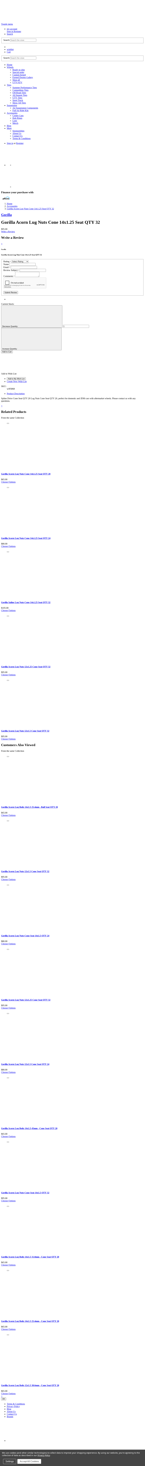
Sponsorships (18, 131)
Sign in (10, 143)
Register (20, 143)
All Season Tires (19, 95)
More (9, 128)
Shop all (16, 80)
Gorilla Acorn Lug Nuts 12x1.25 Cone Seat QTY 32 (25, 667)
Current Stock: (7, 304)
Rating (7, 261)
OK (3, 1399)
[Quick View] (8, 423)
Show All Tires (19, 103)
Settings (10, 1461)
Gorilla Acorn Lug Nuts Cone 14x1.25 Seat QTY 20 (25, 474)
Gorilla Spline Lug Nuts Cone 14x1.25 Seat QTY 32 (25, 602)
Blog (9, 126)
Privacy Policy (13, 1406)
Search (6, 40)
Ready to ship (18, 70)
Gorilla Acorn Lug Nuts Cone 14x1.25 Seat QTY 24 (25, 538)
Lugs (14, 120)
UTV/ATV (17, 82)
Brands (10, 1416)
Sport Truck (17, 100)
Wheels (10, 67)
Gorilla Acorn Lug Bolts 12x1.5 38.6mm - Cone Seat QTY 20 (30, 1385)
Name (6, 264)
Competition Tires (20, 90)
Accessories (12, 113)
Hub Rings (17, 118)
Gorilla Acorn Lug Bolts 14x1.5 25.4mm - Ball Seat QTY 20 (29, 807)
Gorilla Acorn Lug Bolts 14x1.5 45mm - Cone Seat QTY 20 (29, 1128)
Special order (18, 72)
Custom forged (19, 75)
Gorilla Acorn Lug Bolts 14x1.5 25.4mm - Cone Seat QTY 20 (30, 1321)
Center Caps (18, 115)
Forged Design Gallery (22, 77)
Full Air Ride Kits (20, 110)
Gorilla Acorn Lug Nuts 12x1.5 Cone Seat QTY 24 (25, 1064)
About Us (16, 133)
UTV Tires (17, 98)
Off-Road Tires (19, 92)
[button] (1, 243)
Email (6, 267)
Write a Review (8, 231)
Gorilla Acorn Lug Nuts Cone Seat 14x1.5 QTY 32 (25, 1192)
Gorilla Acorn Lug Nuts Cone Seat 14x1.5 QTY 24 (25, 936)
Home (9, 64)
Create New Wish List (17, 381)
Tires (9, 85)
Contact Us (17, 136)
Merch (15, 123)
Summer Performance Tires (24, 87)
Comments (9, 276)
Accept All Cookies (29, 1461)
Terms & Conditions (21, 138)
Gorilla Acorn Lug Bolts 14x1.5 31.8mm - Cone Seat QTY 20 (30, 1257)
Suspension (12, 105)
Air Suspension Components (25, 108)
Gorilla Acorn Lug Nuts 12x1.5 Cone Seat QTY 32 (25, 731)
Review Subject (11, 270)
